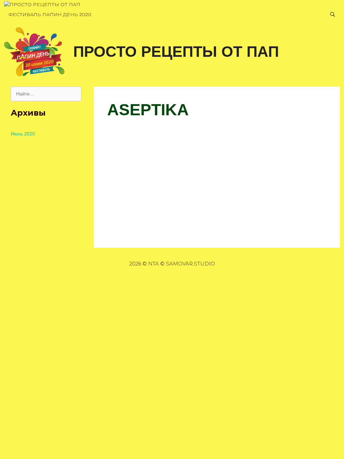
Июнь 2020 (23, 133)
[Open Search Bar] (332, 14)
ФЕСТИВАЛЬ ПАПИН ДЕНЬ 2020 (49, 14)
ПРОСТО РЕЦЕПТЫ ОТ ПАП (176, 51)
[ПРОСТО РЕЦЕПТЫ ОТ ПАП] (42, 4)
